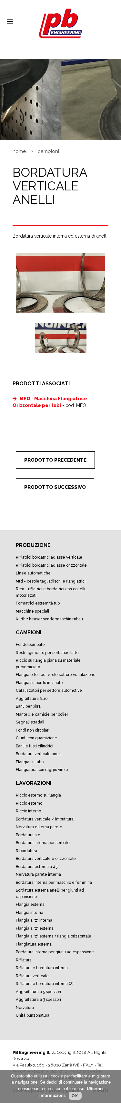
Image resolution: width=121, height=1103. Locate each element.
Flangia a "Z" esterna (35, 928)
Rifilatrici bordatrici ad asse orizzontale (51, 565)
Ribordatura (26, 851)
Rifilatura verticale (32, 976)
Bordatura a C (28, 835)
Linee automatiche (33, 573)
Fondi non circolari (32, 730)
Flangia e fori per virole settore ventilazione (56, 674)
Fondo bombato (30, 644)
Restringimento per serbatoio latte (47, 652)
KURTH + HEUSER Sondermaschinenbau (49, 619)
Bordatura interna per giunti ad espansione (55, 952)
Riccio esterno (29, 803)
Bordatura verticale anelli (39, 754)
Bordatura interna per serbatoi (43, 843)
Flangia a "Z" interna (34, 920)
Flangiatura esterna (34, 944)
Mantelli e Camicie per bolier (42, 714)
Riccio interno (28, 811)
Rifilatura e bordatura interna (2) (44, 983)
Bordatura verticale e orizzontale (46, 858)
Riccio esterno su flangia (38, 795)
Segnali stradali (30, 722)
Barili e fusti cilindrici (34, 746)
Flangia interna (29, 912)
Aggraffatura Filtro (31, 698)
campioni (48, 151)
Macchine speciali (32, 611)
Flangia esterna (30, 904)
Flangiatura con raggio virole (42, 769)
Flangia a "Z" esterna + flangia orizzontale (53, 936)
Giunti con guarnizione (36, 738)
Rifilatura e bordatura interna (42, 968)
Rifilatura (24, 960)
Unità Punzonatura (32, 1015)
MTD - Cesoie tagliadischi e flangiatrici (51, 581)
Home (19, 151)
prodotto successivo (55, 487)
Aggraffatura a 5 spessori (38, 992)
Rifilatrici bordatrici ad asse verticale (49, 557)
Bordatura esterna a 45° (37, 866)
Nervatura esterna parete (39, 827)
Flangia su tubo (30, 762)
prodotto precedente (55, 460)
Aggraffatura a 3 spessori (38, 999)
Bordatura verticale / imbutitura (45, 819)
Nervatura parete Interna (38, 874)
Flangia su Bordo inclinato (39, 682)
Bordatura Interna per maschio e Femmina (54, 882)
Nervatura (25, 1007)
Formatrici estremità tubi (38, 603)
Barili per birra (28, 706)
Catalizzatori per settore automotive (49, 690)
